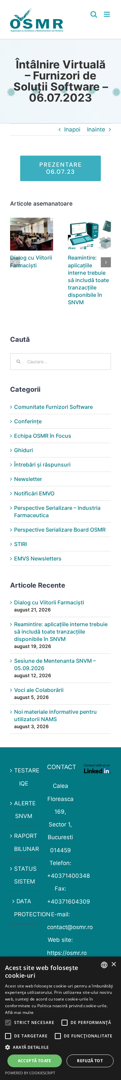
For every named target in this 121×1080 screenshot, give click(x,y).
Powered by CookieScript (30, 1072)
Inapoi (72, 129)
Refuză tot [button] (90, 1061)
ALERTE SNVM (24, 809)
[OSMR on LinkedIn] (97, 770)
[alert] (60, 1018)
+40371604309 (68, 901)
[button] (15, 262)
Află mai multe (19, 1012)
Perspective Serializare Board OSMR (60, 529)
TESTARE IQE (24, 777)
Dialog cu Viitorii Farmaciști (49, 602)
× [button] (113, 964)
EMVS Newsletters (38, 558)
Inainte (96, 129)
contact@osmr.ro (70, 927)
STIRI (20, 544)
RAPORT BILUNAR (24, 842)
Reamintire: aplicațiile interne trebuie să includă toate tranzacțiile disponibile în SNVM (88, 279)
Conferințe (28, 421)
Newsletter (28, 479)
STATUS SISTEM (24, 875)
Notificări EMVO (34, 493)
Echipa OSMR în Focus (42, 435)
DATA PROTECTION (24, 907)
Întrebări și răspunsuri (42, 464)
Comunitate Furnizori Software (53, 406)
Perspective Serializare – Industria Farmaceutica (57, 511)
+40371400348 (68, 875)
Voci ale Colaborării (39, 690)
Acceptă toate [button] (34, 1061)
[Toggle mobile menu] (107, 14)
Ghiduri (23, 450)
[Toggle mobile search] (93, 14)
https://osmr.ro (67, 953)
